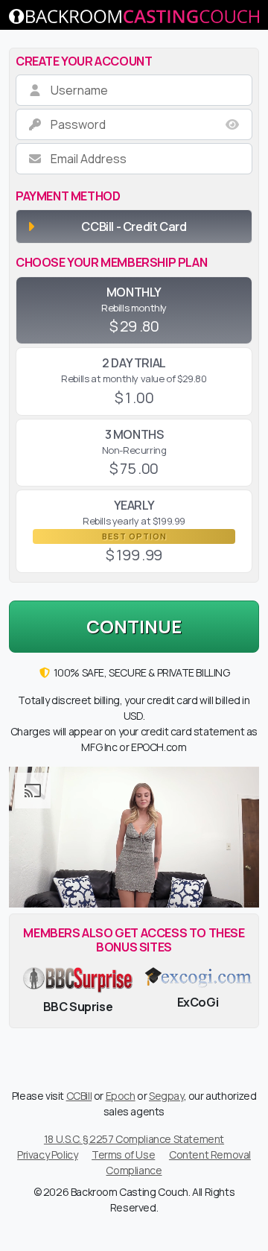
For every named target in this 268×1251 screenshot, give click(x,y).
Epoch (120, 1096)
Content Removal (210, 1154)
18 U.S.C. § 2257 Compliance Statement (134, 1139)
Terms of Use (123, 1154)
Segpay (166, 1096)
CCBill (79, 1096)
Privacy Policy (47, 1154)
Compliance (134, 1170)
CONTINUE (134, 626)
